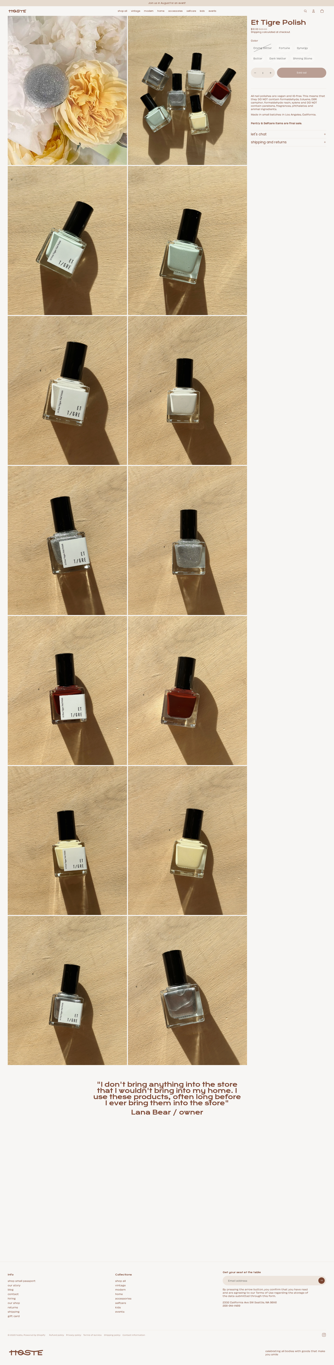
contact (13, 1294)
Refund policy (56, 1334)
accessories (123, 1298)
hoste (19, 1334)
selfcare (120, 1302)
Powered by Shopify (34, 1334)
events (119, 1311)
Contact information (134, 1334)
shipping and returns (269, 142)
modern (120, 1289)
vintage (120, 1285)
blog (11, 1289)
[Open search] (305, 11)
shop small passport (22, 1280)
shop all (120, 1280)
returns (13, 1307)
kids (118, 1307)
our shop (14, 1302)
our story (14, 1285)
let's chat (259, 134)
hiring (12, 1298)
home (119, 1294)
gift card (14, 1316)
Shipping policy (112, 1334)
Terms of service (92, 1334)
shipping (14, 1311)
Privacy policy (73, 1334)
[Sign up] (321, 1280)
